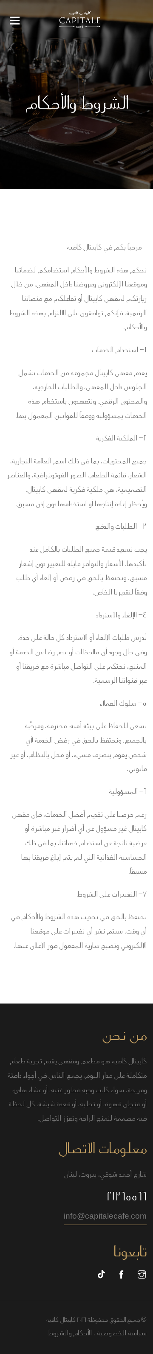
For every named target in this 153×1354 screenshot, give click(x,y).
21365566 (127, 1196)
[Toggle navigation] (14, 23)
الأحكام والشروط (70, 1333)
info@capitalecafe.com (105, 1216)
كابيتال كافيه (61, 1319)
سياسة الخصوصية (122, 1333)
